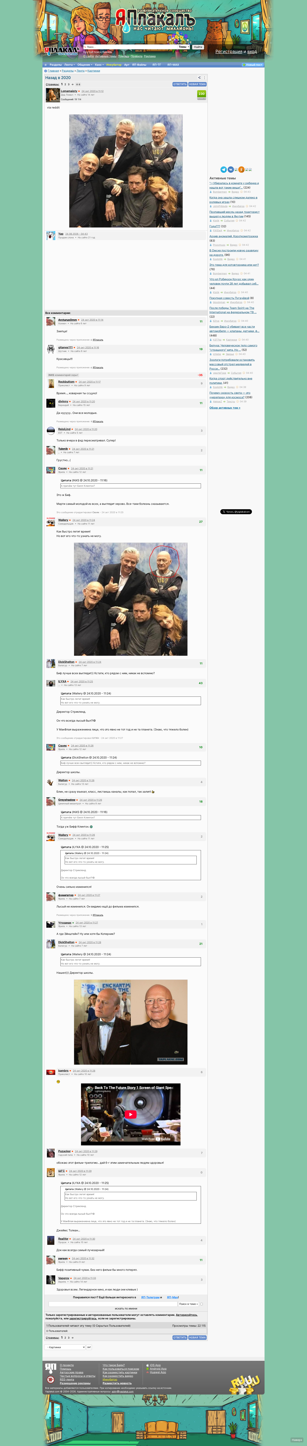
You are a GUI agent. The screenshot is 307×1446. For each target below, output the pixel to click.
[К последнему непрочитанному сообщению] (78, 84)
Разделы (56, 64)
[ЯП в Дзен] (236, 169)
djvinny (63, 401)
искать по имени (126, 1308)
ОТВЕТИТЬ (180, 84)
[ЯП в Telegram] (223, 169)
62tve (216, 320)
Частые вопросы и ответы (77, 1376)
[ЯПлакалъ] (62, 51)
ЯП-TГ (156, 64)
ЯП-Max (172, 1297)
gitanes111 (65, 347)
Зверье (230, 354)
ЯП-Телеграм (150, 1297)
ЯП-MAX (173, 64)
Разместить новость (117, 1383)
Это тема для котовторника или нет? (234, 265)
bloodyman (219, 302)
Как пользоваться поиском (121, 1369)
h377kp (217, 339)
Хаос (98, 64)
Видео (235, 191)
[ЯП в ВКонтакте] (231, 169)
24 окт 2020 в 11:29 (86, 1151)
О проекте (67, 1365)
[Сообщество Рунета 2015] (245, 1385)
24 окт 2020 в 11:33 (85, 1278)
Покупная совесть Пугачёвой (229, 298)
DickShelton (66, 662)
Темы (182, 46)
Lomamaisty (69, 91)
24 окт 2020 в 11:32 (83, 1258)
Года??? (214, 226)
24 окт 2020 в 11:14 (92, 319)
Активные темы (106, 56)
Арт (127, 64)
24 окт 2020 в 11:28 (90, 942)
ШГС (61, 1171)
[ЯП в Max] (250, 169)
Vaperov (63, 1278)
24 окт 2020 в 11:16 (88, 347)
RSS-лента (67, 1379)
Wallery (63, 520)
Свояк (62, 468)
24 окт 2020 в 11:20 (83, 401)
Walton (63, 780)
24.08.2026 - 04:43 (76, 233)
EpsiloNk (218, 259)
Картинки (93, 70)
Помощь (123, 56)
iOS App (155, 1365)
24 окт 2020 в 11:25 (82, 681)
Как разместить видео (118, 1376)
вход (252, 51)
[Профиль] (53, 95)
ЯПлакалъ (98, 339)
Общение (83, 64)
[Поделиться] (199, 77)
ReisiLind (64, 429)
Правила (136, 56)
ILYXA (62, 681)
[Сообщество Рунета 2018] (234, 1385)
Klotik (216, 220)
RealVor (63, 1238)
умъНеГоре (219, 372)
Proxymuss (219, 244)
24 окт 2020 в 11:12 (93, 91)
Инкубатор (114, 64)
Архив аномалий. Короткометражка (233, 236)
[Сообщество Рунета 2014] (255, 1385)
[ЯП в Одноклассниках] (241, 169)
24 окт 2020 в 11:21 (83, 448)
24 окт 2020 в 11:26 (82, 745)
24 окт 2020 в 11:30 (84, 1238)
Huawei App (158, 1372)
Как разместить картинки (120, 1372)
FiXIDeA (217, 230)
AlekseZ (217, 401)
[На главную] (45, 64)
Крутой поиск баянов (97, 52)
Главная (53, 70)
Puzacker (64, 1151)
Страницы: (52, 84)
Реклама (150, 56)
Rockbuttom (66, 381)
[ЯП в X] (246, 169)
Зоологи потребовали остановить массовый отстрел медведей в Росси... (232, 364)
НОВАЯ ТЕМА (197, 84)
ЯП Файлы (139, 64)
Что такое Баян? (114, 1365)
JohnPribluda (220, 206)
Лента (68, 64)
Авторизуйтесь (186, 1315)
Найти (198, 47)
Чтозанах (64, 922)
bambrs (63, 1070)
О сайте (88, 56)
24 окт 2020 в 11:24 (83, 520)
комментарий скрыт (63, 375)
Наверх (297, 1440)
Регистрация (229, 51)
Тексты (231, 401)
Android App (158, 1368)
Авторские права (71, 1372)
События (229, 220)
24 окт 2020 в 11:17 (90, 381)
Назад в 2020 (58, 77)
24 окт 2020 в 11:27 (89, 895)
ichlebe (217, 354)
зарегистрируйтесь (82, 1318)
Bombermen (220, 191)
